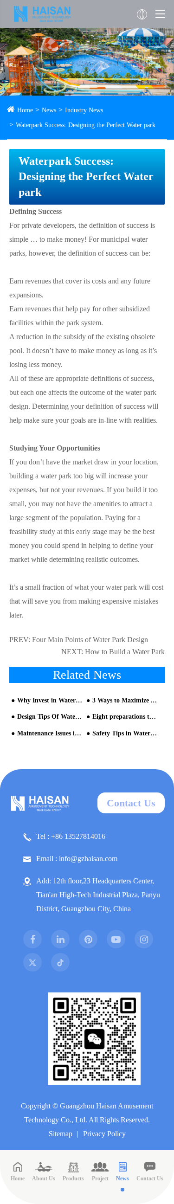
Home (25, 110)
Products (73, 1178)
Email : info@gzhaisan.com (76, 859)
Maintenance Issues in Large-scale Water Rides (50, 733)
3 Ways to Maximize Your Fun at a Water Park (125, 700)
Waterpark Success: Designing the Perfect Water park (85, 125)
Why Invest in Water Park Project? (50, 700)
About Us (43, 1178)
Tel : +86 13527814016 (70, 836)
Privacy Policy (104, 1134)
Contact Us (131, 803)
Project (100, 1178)
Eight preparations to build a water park (125, 716)
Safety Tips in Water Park (125, 733)
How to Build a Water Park (125, 652)
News (49, 110)
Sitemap (60, 1134)
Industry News (84, 110)
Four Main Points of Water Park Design (90, 640)
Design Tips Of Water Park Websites (50, 716)
